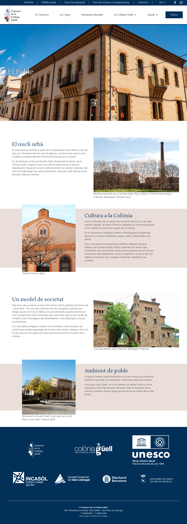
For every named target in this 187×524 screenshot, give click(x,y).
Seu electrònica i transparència (111, 2)
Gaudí (149, 15)
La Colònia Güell (121, 15)
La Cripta (65, 14)
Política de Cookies (99, 516)
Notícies (28, 2)
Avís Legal (84, 516)
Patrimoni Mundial (92, 14)
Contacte (143, 2)
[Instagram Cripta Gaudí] (181, 2)
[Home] (12, 15)
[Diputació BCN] (114, 478)
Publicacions (49, 2)
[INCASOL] (30, 478)
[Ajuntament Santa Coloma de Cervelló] (157, 478)
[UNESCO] (151, 449)
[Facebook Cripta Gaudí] (175, 2)
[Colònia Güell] (93, 449)
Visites (174, 14)
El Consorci (42, 14)
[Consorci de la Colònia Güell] (36, 449)
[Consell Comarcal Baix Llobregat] (72, 478)
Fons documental (75, 2)
